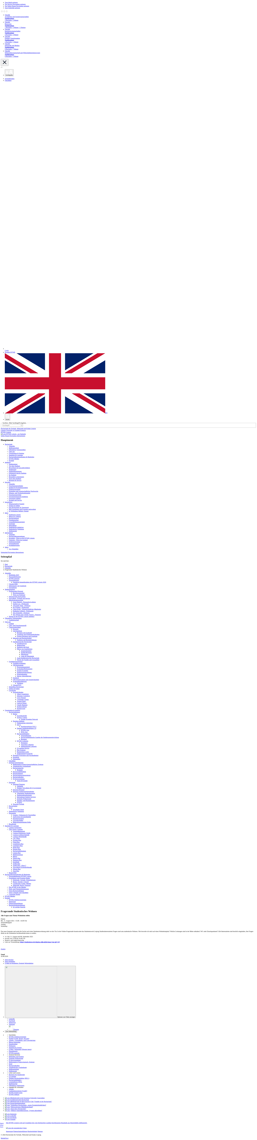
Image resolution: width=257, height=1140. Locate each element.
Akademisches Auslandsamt (22, 766)
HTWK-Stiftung (14, 1094)
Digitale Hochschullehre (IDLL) (19, 1078)
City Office (16, 838)
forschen (7, 482)
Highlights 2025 (14, 575)
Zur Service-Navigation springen (15, 4)
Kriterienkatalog (22, 674)
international (9, 533)
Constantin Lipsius (23, 699)
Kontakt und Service (15, 500)
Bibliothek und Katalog (16, 1056)
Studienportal (13, 1084)
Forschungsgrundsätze (16, 486)
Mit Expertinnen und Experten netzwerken (22, 509)
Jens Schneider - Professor (21, 613)
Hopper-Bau (17, 849)
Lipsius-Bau (17, 853)
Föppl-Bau (16, 842)
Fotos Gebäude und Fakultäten (18, 892)
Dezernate (12, 782)
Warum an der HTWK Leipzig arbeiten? (21, 616)
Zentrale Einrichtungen (16, 763)
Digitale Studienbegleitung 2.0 (26, 728)
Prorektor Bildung (18, 721)
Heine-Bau (16, 847)
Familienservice (22, 643)
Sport (10, 1064)
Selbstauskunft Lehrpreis (29, 746)
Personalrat (12, 813)
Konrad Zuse (21, 708)
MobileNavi (4, 1138)
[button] (9, 72)
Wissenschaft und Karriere (17, 596)
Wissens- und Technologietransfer (19, 493)
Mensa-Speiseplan (14, 1042)
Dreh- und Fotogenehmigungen (19, 889)
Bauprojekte (13, 873)
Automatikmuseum (19, 831)
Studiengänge (13, 464)
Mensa (15, 856)
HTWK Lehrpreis (22, 741)
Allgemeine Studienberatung (26, 793)
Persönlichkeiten (18, 692)
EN (106, 413)
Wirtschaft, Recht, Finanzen (21, 885)
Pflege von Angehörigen (24, 649)
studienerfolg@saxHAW (25, 753)
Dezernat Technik (18, 804)
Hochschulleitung (14, 712)
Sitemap (40, 1131)
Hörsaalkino (13, 525)
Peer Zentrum (21, 750)
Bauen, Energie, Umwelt (21, 882)
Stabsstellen (16, 759)
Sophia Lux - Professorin (21, 604)
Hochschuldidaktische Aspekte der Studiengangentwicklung (40, 737)
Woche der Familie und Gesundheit (28, 660)
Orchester (12, 524)
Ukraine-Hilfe (13, 584)
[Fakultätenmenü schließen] (4, 62)
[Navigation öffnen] (1, 67)
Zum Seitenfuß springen (12, 8)
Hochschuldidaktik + (15, 1080)
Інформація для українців (17, 586)
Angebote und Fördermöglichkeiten (28, 634)
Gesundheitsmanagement (17, 522)
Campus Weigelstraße (20, 837)
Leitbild (11, 624)
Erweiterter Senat (18, 809)
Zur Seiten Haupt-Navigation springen (17, 6)
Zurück (3, 949)
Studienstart (12, 469)
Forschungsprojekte (15, 495)
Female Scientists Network (29, 719)
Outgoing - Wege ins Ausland (18, 540)
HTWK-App (25, 730)
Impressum (12, 901)
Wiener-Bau (16, 869)
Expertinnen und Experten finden (19, 878)
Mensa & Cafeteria (15, 516)
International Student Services (26, 797)
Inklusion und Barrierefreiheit (22, 638)
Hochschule (8, 444)
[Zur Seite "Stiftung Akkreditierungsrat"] (23, 1110)
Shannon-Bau (17, 860)
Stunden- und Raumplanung (26, 800)
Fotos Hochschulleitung (16, 891)
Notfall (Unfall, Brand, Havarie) (19, 1038)
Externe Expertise (22, 670)
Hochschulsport (14, 518)
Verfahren (20, 683)
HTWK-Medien (14, 459)
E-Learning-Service (23, 748)
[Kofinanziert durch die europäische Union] (16, 1128)
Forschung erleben (15, 498)
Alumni (11, 1089)
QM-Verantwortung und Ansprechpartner (26, 679)
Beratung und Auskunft (24, 633)
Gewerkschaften (18, 820)
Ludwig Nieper (22, 703)
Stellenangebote (14, 448)
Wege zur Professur (19, 595)
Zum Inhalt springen (11, 2)
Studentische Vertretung (16, 529)
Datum (3, 919)
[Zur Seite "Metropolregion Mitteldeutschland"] (19, 1107)
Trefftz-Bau (16, 864)
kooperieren (8, 502)
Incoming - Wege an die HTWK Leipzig (22, 538)
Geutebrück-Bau (18, 844)
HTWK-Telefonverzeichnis (17, 900)
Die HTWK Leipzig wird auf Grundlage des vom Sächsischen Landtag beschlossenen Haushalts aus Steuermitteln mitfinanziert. (46, 1123)
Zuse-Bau (16, 871)
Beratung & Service (15, 480)
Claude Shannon (22, 705)
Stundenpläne (13, 1044)
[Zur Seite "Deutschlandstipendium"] (15, 1103)
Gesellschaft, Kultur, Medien (22, 883)
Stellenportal (13, 531)
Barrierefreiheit (32, 1131)
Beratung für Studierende (17, 1075)
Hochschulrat (13, 806)
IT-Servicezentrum (19, 779)
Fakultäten (8, 80)
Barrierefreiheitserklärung (17, 905)
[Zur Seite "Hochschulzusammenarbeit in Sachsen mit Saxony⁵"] (15, 1109)
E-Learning (12, 1076)
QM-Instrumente (18, 665)
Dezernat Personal (18, 790)
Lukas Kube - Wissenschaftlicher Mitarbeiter (27, 609)
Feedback (16, 678)
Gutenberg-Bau (18, 846)
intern (6, 547)
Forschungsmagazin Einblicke (18, 497)
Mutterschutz (21, 645)
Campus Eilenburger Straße (21, 833)
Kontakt (11, 460)
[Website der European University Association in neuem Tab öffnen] (25, 1098)
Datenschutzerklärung (16, 903)
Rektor (15, 714)
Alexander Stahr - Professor (21, 605)
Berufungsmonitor (18, 593)
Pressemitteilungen (15, 577)
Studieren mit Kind (23, 647)
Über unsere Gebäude (16, 829)
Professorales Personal (16, 591)
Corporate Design (14, 894)
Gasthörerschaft (14, 620)
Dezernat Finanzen (19, 784)
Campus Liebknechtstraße (21, 835)
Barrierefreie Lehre (23, 752)
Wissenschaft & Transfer (16, 504)
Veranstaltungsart (6, 922)
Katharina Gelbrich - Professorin (23, 611)
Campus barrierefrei (15, 827)
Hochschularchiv (18, 768)
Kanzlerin (16, 757)
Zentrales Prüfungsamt (24, 799)
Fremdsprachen (14, 520)
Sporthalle (16, 862)
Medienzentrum (18, 855)
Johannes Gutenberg (23, 696)
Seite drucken (9, 960)
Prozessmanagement (23, 667)
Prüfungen (12, 1046)
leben (6, 513)
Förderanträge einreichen (25, 723)
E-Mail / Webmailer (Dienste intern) (20, 1049)
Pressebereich (13, 1051)
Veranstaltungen (14, 543)
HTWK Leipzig (6, 432)
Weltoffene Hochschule (16, 687)
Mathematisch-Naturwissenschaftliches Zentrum (28, 764)
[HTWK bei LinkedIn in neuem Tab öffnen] (10, 1116)
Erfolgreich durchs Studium (17, 473)
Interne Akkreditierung (24, 676)
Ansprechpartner (26, 651)
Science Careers (22, 717)
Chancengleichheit (15, 627)
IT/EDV (19, 802)
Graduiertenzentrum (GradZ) (18, 1091)
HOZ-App (24, 732)
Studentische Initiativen (16, 527)
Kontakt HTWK (10, 352)
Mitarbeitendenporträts (16, 600)
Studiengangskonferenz (24, 672)
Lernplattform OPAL (15, 1082)
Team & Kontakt (22, 781)
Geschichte (12, 690)
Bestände (20, 770)
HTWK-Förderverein (15, 1093)
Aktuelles (12, 446)
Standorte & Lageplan (16, 455)
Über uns (12, 451)
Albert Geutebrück (23, 694)
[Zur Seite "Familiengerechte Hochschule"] (17, 1100)
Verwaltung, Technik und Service (19, 598)
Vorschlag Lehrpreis (27, 744)
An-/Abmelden (13, 549)
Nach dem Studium (15, 478)
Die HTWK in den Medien (17, 887)
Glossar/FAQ (17, 685)
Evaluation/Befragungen (24, 669)
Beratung (24, 739)
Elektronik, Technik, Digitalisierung (24, 880)
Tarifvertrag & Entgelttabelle (22, 817)
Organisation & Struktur (16, 453)
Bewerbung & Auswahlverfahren (19, 468)
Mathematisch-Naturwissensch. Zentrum (21, 1062)
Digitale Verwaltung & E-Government (29, 788)
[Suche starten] (22, 425)
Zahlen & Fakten (14, 689)
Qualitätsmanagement (15, 661)
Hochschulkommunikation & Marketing (21, 457)
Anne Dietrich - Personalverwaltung (24, 602)
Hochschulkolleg (18, 777)
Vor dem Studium (14, 466)
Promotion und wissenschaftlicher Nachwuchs (23, 491)
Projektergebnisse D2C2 (28, 726)
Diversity (16, 629)
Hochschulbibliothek (19, 772)
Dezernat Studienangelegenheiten (23, 791)
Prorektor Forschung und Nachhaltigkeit (25, 755)
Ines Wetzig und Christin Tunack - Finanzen (27, 615)
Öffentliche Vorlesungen (16, 1085)
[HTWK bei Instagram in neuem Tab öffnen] (10, 1114)
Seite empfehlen (10, 961)
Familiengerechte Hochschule (22, 642)
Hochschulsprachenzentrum (21, 775)
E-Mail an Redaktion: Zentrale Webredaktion (19, 963)
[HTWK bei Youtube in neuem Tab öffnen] (10, 1119)
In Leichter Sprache (19, 907)
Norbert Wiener (22, 707)
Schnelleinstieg (9, 79)
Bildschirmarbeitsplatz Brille (22, 822)
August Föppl (21, 701)
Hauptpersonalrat (18, 818)
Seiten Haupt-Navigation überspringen (13, 436)
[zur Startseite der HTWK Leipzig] (13, 434)
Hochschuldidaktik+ (23, 734)
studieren (8, 462)
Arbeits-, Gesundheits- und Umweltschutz (22, 1040)
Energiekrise (13, 587)
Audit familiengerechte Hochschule (28, 658)
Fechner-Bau (17, 840)
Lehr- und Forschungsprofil (17, 625)
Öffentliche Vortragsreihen (17, 450)
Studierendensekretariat (24, 795)
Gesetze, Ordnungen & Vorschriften (24, 815)
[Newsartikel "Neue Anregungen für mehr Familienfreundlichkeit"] (28, 1101)
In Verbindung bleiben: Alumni (19, 511)
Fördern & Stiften (14, 506)
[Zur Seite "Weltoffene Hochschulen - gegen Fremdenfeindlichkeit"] (25, 1105)
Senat (10, 808)
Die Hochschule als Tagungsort (19, 507)
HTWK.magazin (14, 578)
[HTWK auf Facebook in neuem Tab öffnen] (10, 1117)
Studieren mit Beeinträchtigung (27, 640)
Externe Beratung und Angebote (27, 636)
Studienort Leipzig (15, 515)
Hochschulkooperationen (17, 536)
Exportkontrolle (22, 716)
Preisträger (24, 743)
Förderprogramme (14, 489)
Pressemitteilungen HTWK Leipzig (20, 876)
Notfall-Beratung (26, 652)
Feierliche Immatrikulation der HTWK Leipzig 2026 (29, 582)
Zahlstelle (20, 786)
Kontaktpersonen (14, 545)
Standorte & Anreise (15, 1047)
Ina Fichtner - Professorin (21, 607)
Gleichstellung (17, 631)
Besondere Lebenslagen (16, 477)
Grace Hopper (21, 698)
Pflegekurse (24, 654)
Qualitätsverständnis (19, 663)
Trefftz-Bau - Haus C (19, 865)
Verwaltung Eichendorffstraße (22, 867)
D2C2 (19, 725)
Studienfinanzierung (15, 471)
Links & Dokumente (27, 656)
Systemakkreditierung (20, 681)
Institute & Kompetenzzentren (18, 487)
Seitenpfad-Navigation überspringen (12, 552)
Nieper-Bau (16, 858)
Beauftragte (12, 824)
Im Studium (12, 475)
